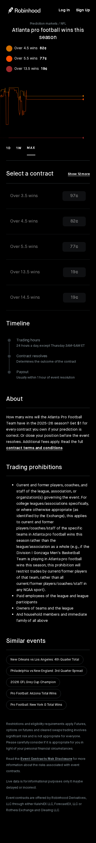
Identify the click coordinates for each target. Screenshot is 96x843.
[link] (64, 10)
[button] (8, 150)
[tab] (48, 196)
